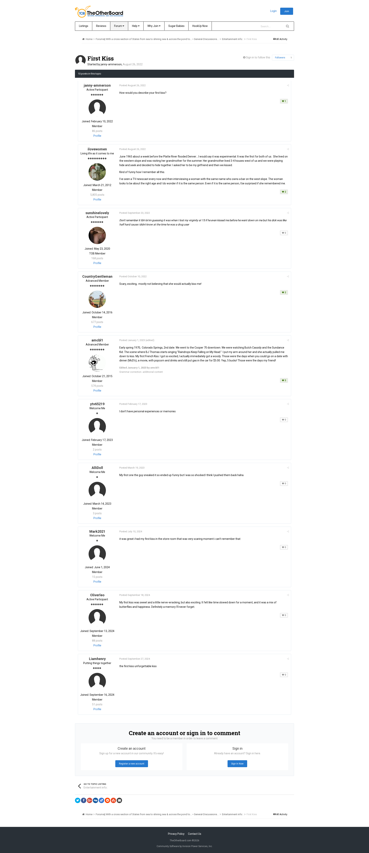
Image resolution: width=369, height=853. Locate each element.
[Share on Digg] (95, 800)
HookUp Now (200, 25)
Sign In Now (237, 763)
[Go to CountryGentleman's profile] (97, 299)
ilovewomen (97, 149)
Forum (118, 25)
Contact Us (194, 833)
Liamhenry (97, 659)
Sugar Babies (176, 25)
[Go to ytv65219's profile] (97, 426)
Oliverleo (97, 595)
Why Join (153, 25)
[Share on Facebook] (83, 800)
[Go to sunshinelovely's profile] (97, 235)
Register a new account (131, 763)
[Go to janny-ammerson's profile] (80, 60)
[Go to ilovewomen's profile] (97, 172)
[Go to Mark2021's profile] (97, 554)
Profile (97, 135)
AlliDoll (97, 468)
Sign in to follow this (258, 57)
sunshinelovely (97, 213)
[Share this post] (288, 85)
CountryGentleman (97, 276)
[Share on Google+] (89, 800)
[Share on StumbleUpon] (113, 800)
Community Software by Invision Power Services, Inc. (185, 846)
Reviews (101, 25)
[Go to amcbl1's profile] (97, 363)
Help (135, 25)
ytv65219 (97, 404)
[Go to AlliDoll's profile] (97, 490)
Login (273, 10)
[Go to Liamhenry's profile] (97, 681)
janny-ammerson (111, 64)
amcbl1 (97, 340)
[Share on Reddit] (107, 800)
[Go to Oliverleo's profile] (97, 617)
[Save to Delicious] (101, 800)
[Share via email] (119, 800)
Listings (83, 25)
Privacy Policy (176, 833)
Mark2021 (97, 531)
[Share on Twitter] (77, 800)
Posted (132, 85)
